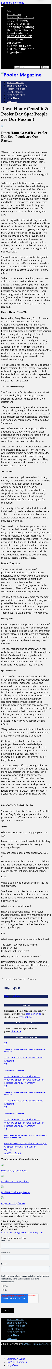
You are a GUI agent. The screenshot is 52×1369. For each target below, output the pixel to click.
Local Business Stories (24, 979)
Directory (14, 42)
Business (6, 979)
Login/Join (14, 52)
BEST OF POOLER (19, 36)
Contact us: (7, 1232)
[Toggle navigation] (2, 6)
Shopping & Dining (21, 27)
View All (8, 1150)
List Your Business (20, 49)
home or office (33, 1013)
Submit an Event (19, 46)
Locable (26, 1343)
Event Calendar (18, 33)
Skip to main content (12, 2)
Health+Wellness (19, 30)
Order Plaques (18, 20)
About (11, 11)
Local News (15, 39)
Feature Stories (18, 24)
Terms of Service (42, 1343)
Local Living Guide (20, 17)
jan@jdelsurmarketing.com (28, 1232)
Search (10, 67)
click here (16, 1031)
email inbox (25, 1017)
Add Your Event (12, 1153)
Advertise (14, 14)
